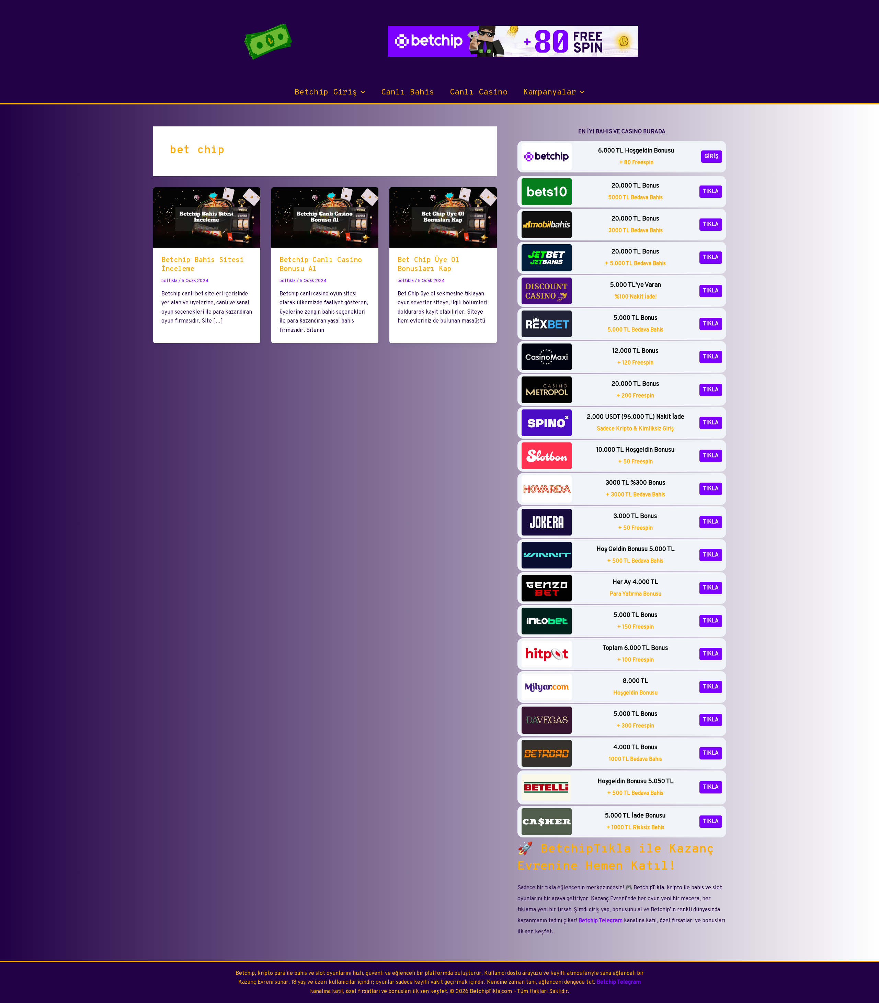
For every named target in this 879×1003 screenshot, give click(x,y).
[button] (361, 92)
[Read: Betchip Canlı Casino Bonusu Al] (324, 217)
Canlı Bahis (407, 93)
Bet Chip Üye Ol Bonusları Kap (428, 265)
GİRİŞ (712, 156)
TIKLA (711, 191)
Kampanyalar (549, 93)
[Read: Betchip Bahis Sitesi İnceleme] (206, 217)
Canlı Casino (478, 93)
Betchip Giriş (326, 93)
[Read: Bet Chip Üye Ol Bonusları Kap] (442, 217)
